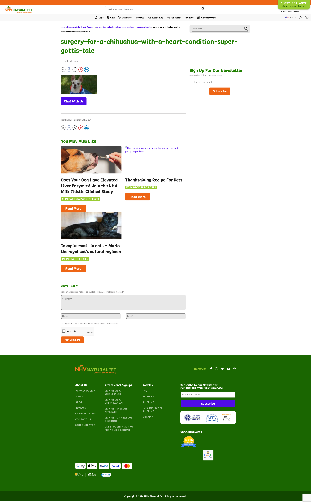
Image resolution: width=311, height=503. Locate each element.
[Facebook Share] (69, 69)
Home (63, 27)
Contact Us (83, 419)
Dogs (101, 17)
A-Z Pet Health (174, 17)
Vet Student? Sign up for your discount (119, 428)
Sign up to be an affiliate (116, 410)
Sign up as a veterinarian (114, 401)
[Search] (203, 9)
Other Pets (126, 17)
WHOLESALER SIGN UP (290, 12)
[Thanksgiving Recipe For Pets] (155, 159)
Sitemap (148, 416)
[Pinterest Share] (80, 69)
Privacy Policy (85, 390)
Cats (112, 17)
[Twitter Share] (75, 69)
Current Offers (208, 17)
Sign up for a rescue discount (118, 419)
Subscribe (220, 91)
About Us (189, 17)
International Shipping (153, 409)
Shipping (148, 402)
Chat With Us (73, 101)
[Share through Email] (63, 69)
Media (79, 396)
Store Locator (85, 425)
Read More (73, 208)
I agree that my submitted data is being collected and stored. (90, 323)
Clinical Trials (85, 413)
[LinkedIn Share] (86, 69)
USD (292, 17)
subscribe (208, 404)
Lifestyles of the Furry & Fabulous (80, 27)
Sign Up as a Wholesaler (113, 392)
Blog (78, 402)
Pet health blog (155, 17)
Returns (148, 396)
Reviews (140, 17)
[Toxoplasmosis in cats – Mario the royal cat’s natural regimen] (91, 225)
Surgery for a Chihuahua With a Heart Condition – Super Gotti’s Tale (123, 27)
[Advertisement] (220, 112)
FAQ (145, 390)
